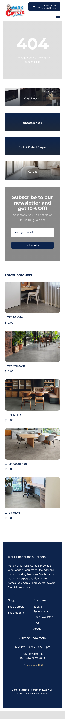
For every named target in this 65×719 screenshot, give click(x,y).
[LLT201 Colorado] (32, 430)
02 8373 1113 (35, 664)
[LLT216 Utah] (32, 479)
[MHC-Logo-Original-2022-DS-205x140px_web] (15, 4)
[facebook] (9, 595)
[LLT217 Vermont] (32, 332)
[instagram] (14, 595)
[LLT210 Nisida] (32, 381)
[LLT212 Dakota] (32, 283)
